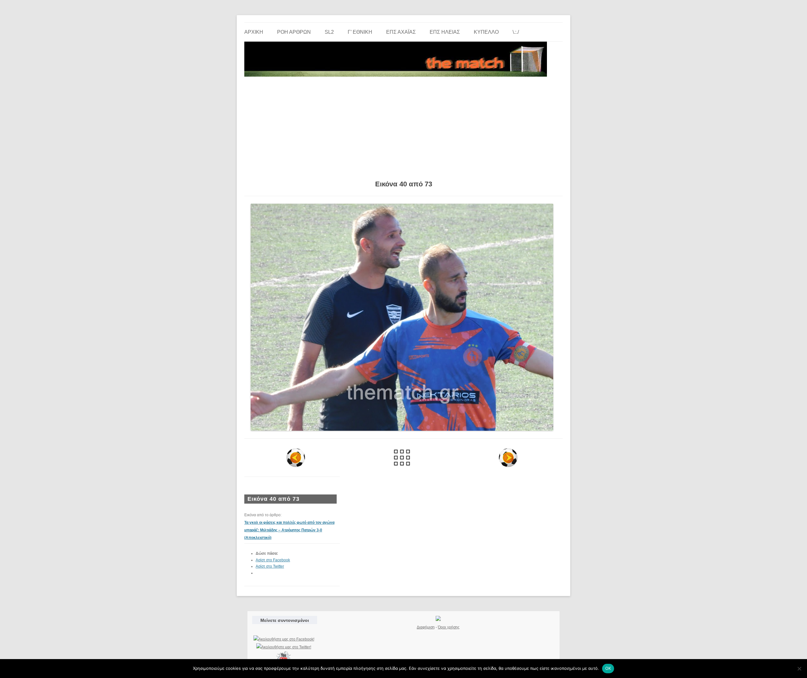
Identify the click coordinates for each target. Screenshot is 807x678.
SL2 (329, 32)
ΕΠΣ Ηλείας (445, 32)
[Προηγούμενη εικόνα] (295, 457)
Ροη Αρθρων (294, 32)
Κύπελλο (486, 32)
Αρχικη (253, 32)
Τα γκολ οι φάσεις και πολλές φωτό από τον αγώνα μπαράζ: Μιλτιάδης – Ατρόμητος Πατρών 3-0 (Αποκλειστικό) (289, 530)
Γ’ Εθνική (360, 32)
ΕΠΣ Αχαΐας (401, 32)
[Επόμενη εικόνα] (508, 457)
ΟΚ (608, 668)
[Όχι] (799, 668)
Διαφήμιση (426, 627)
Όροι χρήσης (449, 627)
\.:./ (516, 32)
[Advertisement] (403, 126)
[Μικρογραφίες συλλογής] (402, 457)
